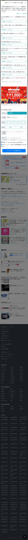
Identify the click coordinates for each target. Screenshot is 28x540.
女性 (21, 127)
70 (21, 122)
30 (10, 122)
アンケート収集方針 (22, 13)
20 (7, 122)
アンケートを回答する (14, 151)
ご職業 (3, 117)
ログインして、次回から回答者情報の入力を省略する (13, 145)
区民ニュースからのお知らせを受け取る (12, 142)
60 (18, 122)
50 (16, 122)
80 (25, 122)
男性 (10, 127)
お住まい (4, 113)
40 (13, 122)
